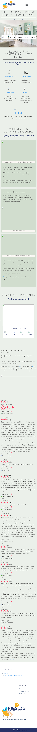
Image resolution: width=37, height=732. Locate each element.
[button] (26, 5)
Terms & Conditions (23, 691)
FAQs (19, 689)
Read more (13, 659)
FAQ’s (20, 366)
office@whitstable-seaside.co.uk (13, 675)
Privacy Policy (22, 693)
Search (33, 37)
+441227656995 (8, 673)
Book (4, 277)
